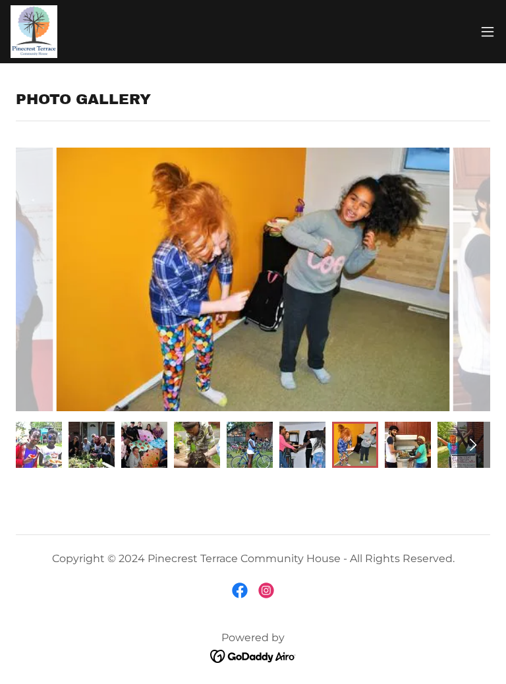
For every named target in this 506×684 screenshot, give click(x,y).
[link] (34, 31)
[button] (487, 31)
